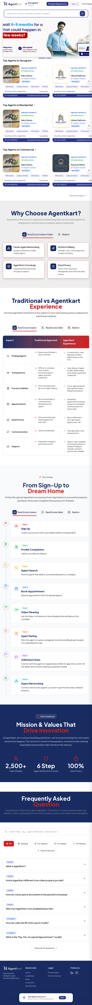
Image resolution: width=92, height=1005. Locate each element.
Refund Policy (30, 986)
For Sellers (62, 843)
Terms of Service (54, 976)
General (24, 843)
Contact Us (29, 982)
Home (27, 972)
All (10, 843)
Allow (62, 998)
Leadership (29, 976)
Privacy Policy (53, 972)
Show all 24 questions (45, 948)
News (74, 4)
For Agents (42, 843)
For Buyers (81, 843)
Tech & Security (47, 850)
